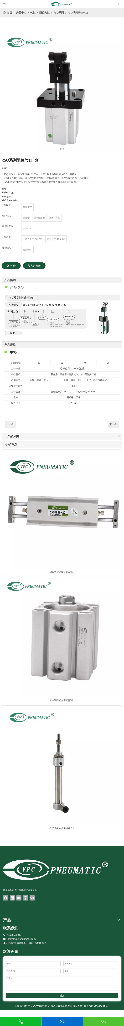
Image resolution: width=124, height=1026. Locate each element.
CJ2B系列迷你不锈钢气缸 (62, 828)
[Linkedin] (12, 898)
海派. (69, 1006)
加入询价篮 (34, 265)
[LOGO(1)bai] (55, 869)
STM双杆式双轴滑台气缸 (62, 572)
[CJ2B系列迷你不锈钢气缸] (62, 765)
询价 (13, 265)
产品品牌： (7, 196)
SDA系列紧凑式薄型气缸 (62, 700)
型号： (5, 188)
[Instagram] (25, 898)
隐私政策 (77, 1006)
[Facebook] (5, 898)
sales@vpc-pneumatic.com (22, 938)
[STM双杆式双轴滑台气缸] (62, 509)
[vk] (32, 898)
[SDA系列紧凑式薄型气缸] (62, 637)
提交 (62, 995)
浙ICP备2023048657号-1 (96, 1006)
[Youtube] (18, 898)
